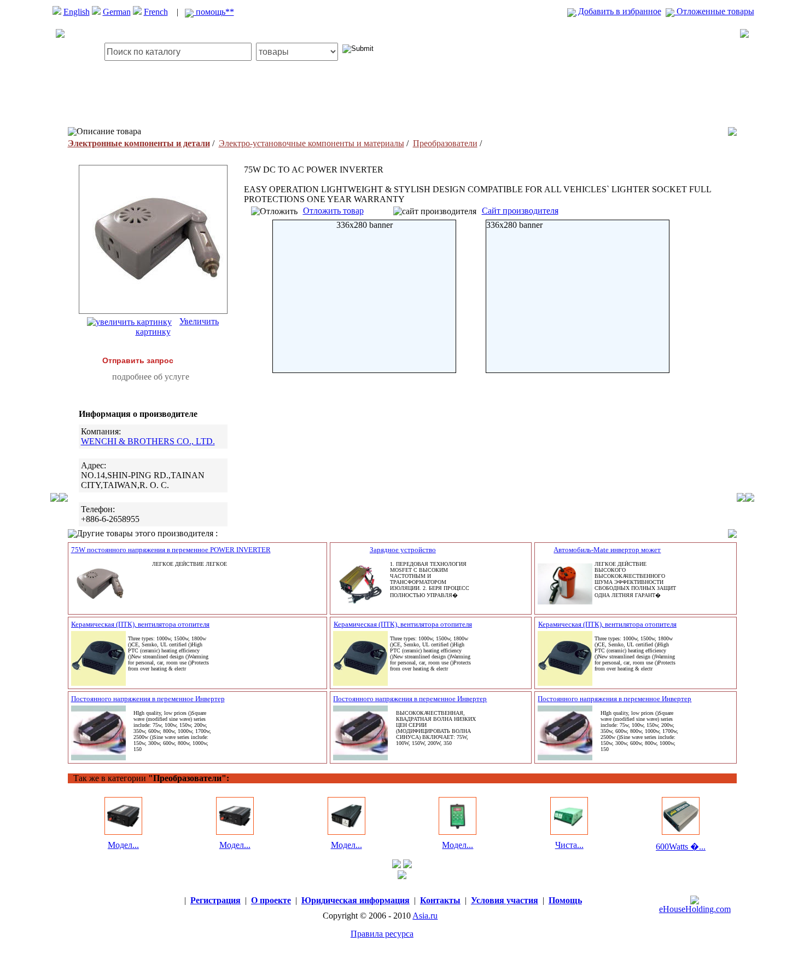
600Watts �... (681, 846)
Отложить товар (333, 210)
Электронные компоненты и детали (139, 143)
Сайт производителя (520, 210)
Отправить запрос (137, 360)
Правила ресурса (382, 933)
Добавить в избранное (618, 11)
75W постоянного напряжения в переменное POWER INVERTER (171, 550)
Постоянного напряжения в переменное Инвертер (148, 699)
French (156, 11)
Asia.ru (425, 915)
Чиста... (569, 845)
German (117, 11)
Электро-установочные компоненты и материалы (311, 143)
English (76, 11)
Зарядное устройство (403, 550)
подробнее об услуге (150, 376)
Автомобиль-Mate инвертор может (607, 550)
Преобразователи (445, 143)
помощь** (214, 11)
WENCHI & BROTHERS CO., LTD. (148, 441)
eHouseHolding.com (695, 909)
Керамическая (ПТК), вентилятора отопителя (140, 624)
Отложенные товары (714, 11)
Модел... (123, 845)
